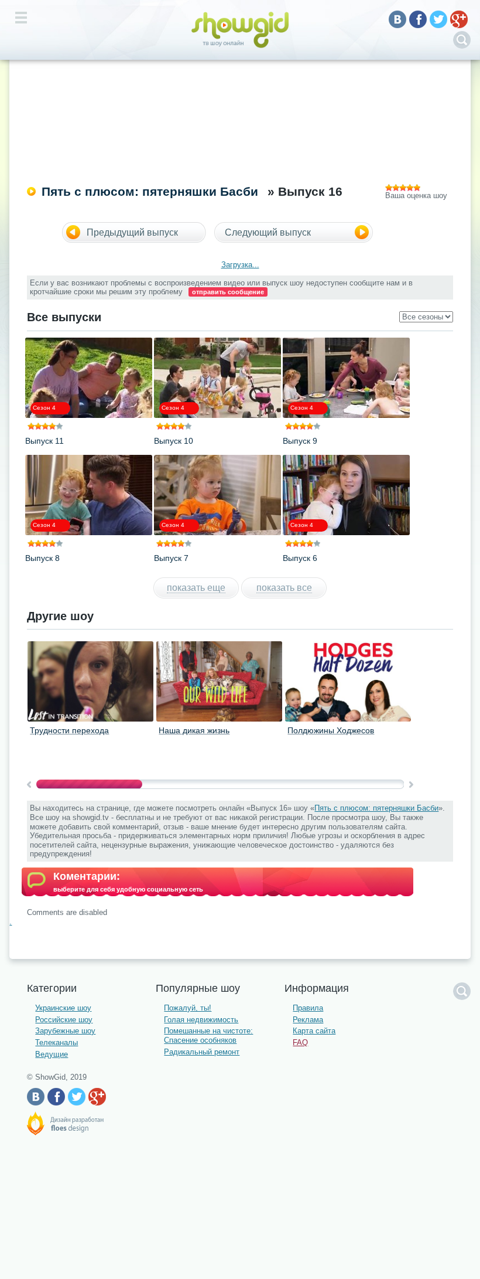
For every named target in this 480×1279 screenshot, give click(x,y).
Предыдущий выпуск (132, 232)
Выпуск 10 (173, 440)
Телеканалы (56, 1042)
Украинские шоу (63, 1008)
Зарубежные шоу (65, 1030)
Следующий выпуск (268, 232)
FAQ (300, 1042)
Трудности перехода (69, 730)
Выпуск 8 (42, 558)
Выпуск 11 (44, 440)
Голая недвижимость (201, 1019)
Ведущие (51, 1054)
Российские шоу (63, 1019)
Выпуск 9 (300, 440)
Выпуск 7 (171, 558)
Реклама (308, 1019)
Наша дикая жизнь (194, 730)
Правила (308, 1008)
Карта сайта (314, 1030)
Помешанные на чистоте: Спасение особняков (208, 1035)
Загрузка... (240, 264)
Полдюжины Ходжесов (330, 730)
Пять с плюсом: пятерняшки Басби (150, 191)
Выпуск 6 (300, 558)
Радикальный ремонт (201, 1051)
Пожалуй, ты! (187, 1008)
